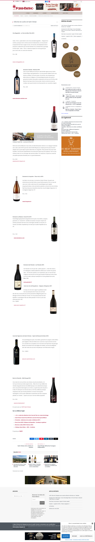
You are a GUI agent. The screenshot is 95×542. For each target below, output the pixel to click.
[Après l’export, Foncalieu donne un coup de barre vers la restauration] (35, 459)
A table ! (28, 13)
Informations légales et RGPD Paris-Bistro (81, 539)
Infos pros (65, 13)
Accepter (65, 536)
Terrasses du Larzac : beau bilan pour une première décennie (20, 465)
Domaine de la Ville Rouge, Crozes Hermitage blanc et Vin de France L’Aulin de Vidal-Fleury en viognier (71, 30)
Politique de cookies (68, 539)
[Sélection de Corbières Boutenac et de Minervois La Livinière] (51, 459)
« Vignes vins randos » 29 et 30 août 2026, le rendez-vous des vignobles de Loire (74, 97)
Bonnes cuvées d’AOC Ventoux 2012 (24, 424)
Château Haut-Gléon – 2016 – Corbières (25, 427)
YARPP (21, 431)
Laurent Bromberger (18, 25)
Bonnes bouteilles (54, 25)
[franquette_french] (47, 480)
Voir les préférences (86, 536)
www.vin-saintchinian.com (28, 359)
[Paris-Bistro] (23, 7)
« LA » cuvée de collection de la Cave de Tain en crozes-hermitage (31, 415)
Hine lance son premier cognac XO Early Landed (71, 34)
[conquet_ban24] (58, 10)
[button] (92, 523)
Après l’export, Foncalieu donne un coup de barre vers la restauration (35, 465)
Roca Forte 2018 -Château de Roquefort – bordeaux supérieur (30, 422)
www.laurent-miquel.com (19, 161)
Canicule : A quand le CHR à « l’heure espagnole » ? (71, 36)
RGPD (26, 527)
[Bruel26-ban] (35, 140)
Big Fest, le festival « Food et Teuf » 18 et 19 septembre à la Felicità (73, 110)
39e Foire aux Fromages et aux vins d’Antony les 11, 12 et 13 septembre (73, 103)
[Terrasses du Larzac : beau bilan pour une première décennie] (20, 459)
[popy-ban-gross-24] (71, 81)
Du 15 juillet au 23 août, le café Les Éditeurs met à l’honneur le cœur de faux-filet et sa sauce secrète (73, 91)
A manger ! (35, 13)
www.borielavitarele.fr (19, 403)
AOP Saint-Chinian (26, 407)
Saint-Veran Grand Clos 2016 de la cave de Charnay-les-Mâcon (31, 417)
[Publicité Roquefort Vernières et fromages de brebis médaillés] (47, 536)
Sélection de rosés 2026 (54, 508)
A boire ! (45, 13)
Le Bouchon (63, 38)
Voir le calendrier (64, 113)
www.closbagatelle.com (18, 62)
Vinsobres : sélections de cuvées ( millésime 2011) (27, 420)
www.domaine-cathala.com (20, 98)
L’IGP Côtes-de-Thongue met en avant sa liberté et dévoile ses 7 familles (64, 495)
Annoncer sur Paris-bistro (18, 528)
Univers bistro (54, 13)
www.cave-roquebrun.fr (20, 305)
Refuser (74, 536)
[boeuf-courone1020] (71, 155)
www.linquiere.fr (26, 201)
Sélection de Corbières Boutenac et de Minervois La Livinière (51, 465)
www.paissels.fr (28, 282)
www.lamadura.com (19, 238)
